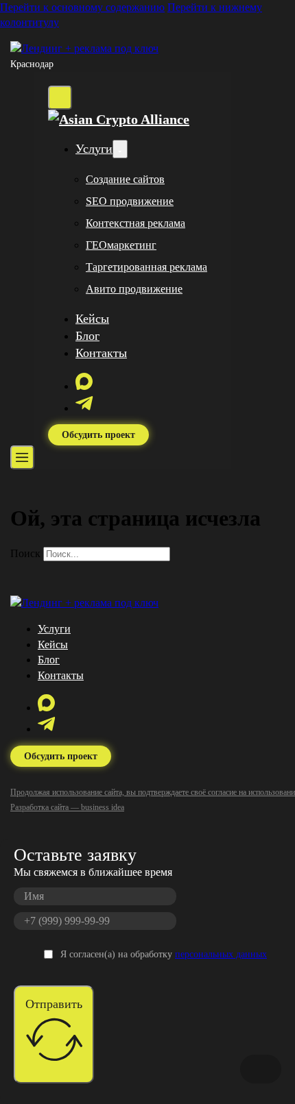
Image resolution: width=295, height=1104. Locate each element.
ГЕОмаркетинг (121, 245)
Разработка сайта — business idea (67, 807)
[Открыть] (22, 457)
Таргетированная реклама (146, 267)
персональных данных (221, 954)
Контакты (101, 353)
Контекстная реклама (135, 223)
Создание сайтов (125, 179)
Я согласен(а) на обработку (163, 954)
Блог (87, 336)
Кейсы (92, 319)
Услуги (94, 149)
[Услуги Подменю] (120, 149)
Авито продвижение (134, 289)
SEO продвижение (130, 201)
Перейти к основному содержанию (82, 7)
